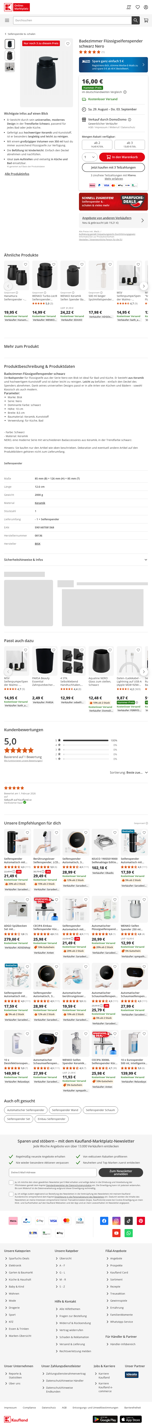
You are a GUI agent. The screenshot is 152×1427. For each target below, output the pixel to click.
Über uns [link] (14, 1383)
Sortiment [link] (116, 1279)
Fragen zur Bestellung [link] (73, 1316)
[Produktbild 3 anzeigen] (10, 67)
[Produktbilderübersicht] (10, 72)
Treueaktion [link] (117, 1293)
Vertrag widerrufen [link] (71, 1330)
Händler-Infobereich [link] (123, 1344)
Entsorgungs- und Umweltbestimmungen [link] (95, 1407)
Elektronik (15, 1265)
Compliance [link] (29, 1407)
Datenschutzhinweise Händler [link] (65, 1380)
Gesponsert (9, 293)
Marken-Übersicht (20, 1336)
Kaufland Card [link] (119, 1272)
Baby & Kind (16, 1286)
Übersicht (66, 1258)
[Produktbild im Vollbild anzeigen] (46, 72)
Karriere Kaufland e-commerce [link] (106, 1387)
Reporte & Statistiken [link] (15, 1375)
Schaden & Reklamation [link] (74, 1337)
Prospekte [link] (116, 1265)
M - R (63, 1279)
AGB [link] (64, 1407)
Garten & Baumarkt (21, 1272)
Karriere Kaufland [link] (104, 1375)
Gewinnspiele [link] (118, 1300)
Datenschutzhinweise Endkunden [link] (59, 1389)
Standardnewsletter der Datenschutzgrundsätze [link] (69, 1185)
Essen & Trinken (19, 1329)
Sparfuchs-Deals (19, 1258)
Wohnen (14, 1293)
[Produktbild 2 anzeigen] (10, 56)
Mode (12, 1300)
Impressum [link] (10, 1407)
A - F (62, 1265)
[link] (129, 7)
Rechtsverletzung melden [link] (75, 1351)
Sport (12, 1314)
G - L (62, 1272)
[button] (113, 90)
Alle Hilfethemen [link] (70, 1309)
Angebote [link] (116, 1258)
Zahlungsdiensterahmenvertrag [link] (66, 1373)
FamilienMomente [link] (121, 1314)
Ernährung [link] (117, 1307)
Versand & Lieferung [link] (72, 1344)
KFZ (11, 1321)
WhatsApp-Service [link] (121, 1321)
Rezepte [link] (115, 1286)
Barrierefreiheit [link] (132, 1407)
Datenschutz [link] (49, 1407)
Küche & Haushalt (20, 1279)
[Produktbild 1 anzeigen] (10, 44)
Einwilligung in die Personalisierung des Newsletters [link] (79, 1196)
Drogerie (14, 1307)
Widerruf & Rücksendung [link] (75, 1323)
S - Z (62, 1286)
